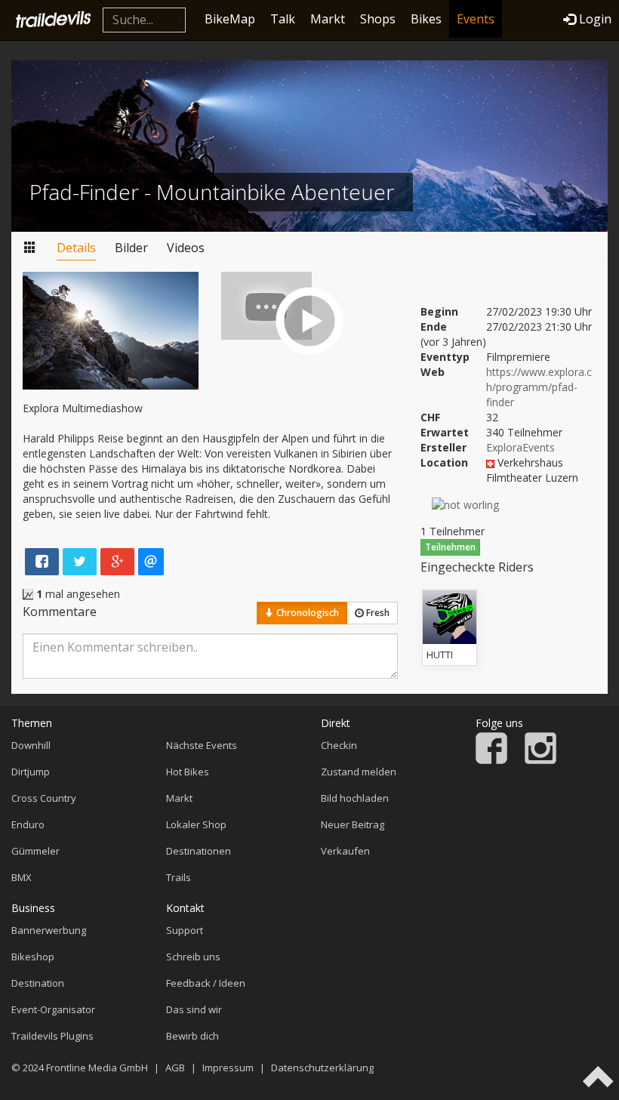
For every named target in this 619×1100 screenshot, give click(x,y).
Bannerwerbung (48, 930)
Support (184, 930)
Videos (186, 247)
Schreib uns (193, 956)
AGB (175, 1067)
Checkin (339, 745)
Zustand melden (358, 771)
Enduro (28, 824)
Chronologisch (306, 612)
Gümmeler (35, 851)
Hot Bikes (187, 771)
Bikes (426, 19)
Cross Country (43, 798)
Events (475, 19)
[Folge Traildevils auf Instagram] (540, 760)
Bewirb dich (192, 1036)
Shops (378, 19)
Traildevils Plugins (52, 1036)
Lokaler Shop (196, 824)
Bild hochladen (355, 798)
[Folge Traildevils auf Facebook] (491, 760)
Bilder (131, 247)
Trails (178, 877)
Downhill (31, 745)
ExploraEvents (520, 447)
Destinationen (198, 851)
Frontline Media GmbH (97, 1067)
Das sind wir (194, 1009)
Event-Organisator (53, 1009)
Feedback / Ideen (205, 983)
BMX (21, 877)
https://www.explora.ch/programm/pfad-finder (539, 387)
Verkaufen (345, 851)
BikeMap (230, 19)
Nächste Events (201, 745)
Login (595, 19)
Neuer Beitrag (352, 824)
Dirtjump (30, 771)
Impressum (228, 1067)
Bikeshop (32, 956)
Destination (37, 983)
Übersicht (30, 248)
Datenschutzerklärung (322, 1067)
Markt (327, 19)
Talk (282, 19)
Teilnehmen (450, 547)
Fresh (377, 612)
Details (76, 247)
